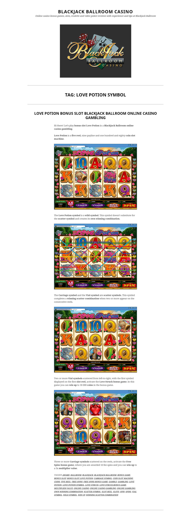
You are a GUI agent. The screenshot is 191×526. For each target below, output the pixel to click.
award (65, 475)
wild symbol (70, 495)
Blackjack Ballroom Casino (95, 12)
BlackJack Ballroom (105, 475)
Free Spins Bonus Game (95, 481)
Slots (116, 491)
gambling (123, 481)
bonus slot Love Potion (80, 478)
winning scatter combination (102, 495)
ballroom (75, 475)
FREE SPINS (77, 481)
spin (122, 491)
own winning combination (68, 491)
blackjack (87, 475)
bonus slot (60, 478)
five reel (66, 481)
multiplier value (63, 488)
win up (81, 495)
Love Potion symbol (73, 485)
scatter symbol (92, 491)
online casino (81, 488)
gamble (113, 481)
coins (57, 481)
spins (128, 491)
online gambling (126, 488)
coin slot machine (123, 478)
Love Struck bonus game (112, 485)
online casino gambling (103, 488)
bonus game (123, 475)
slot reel (107, 491)
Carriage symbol (103, 478)
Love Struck (91, 485)
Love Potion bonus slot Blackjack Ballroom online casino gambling (95, 115)
